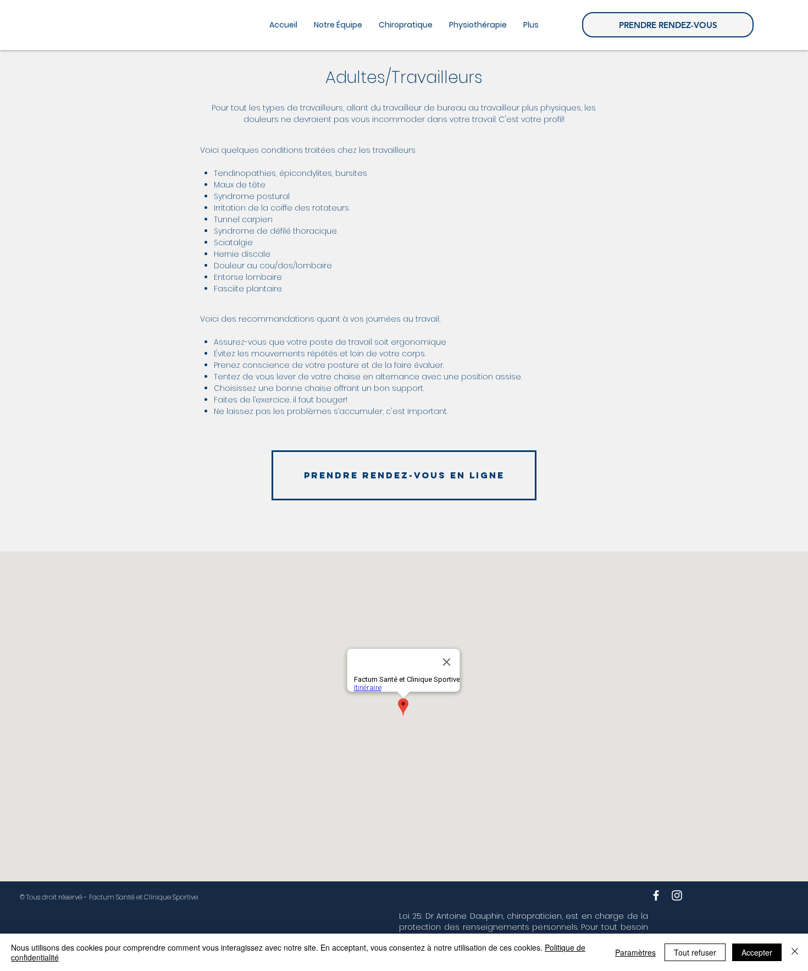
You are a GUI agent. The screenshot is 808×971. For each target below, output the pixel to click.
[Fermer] (794, 952)
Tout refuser (695, 952)
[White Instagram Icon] (677, 895)
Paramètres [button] (635, 952)
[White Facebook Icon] (656, 895)
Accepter (756, 952)
